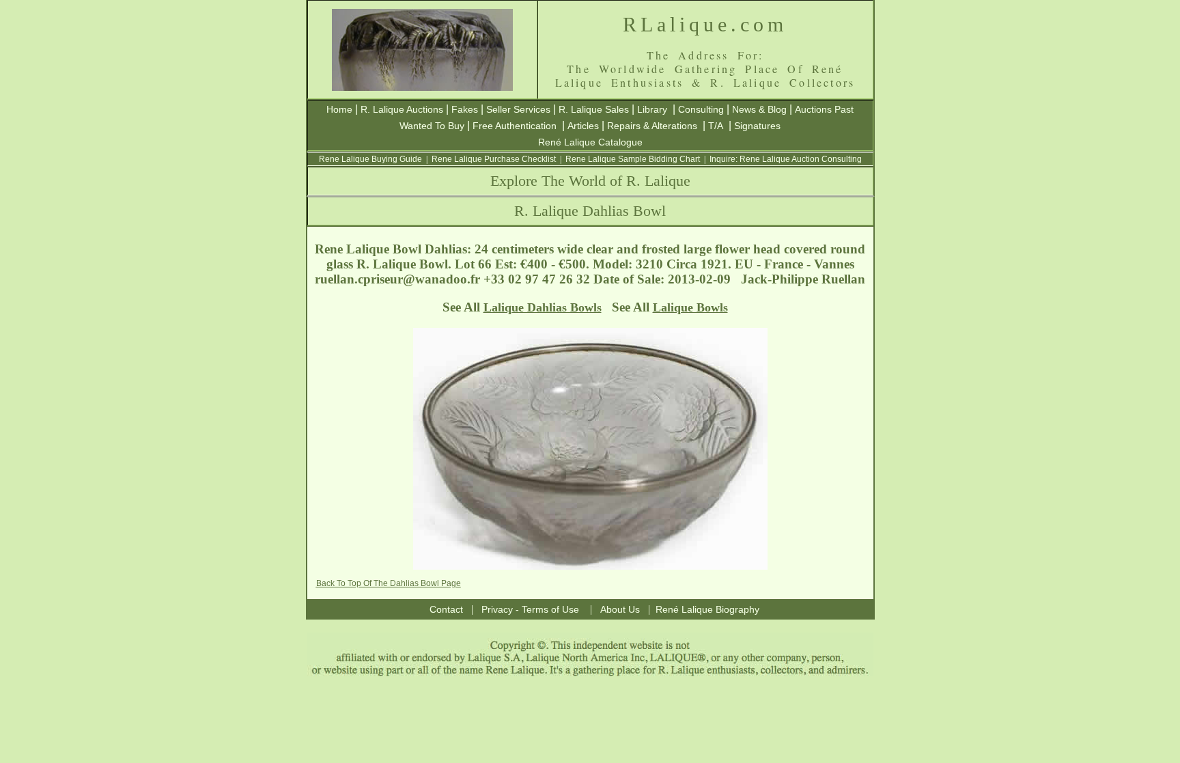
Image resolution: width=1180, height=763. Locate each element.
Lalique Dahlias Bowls (542, 307)
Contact (446, 609)
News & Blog (759, 109)
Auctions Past (824, 109)
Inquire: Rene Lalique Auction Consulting (786, 159)
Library (652, 109)
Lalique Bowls (690, 307)
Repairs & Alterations (652, 125)
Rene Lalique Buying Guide (370, 159)
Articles (583, 125)
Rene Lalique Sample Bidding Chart (632, 159)
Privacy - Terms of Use (530, 609)
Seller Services (518, 109)
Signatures (757, 125)
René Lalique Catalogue (590, 142)
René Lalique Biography (707, 609)
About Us (620, 609)
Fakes (464, 109)
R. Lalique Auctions (402, 109)
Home (339, 109)
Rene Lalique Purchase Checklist (494, 159)
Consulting (701, 109)
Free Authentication (515, 125)
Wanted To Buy (431, 125)
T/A (715, 125)
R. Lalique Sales (594, 109)
